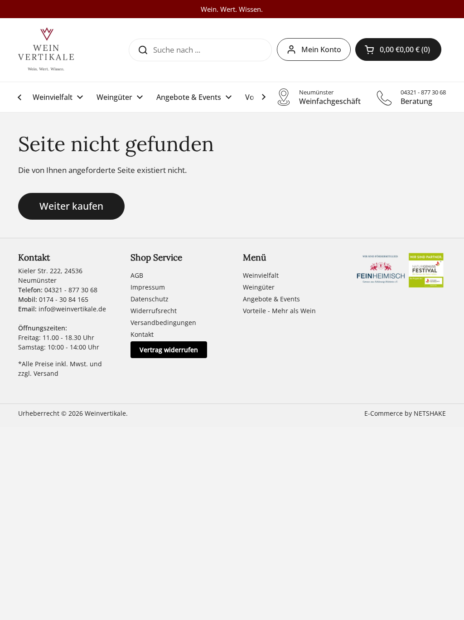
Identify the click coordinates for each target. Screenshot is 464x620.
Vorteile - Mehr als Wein (279, 310)
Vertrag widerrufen (169, 349)
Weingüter (259, 287)
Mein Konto (321, 49)
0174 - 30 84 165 (63, 299)
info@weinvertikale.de (72, 309)
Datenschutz (149, 299)
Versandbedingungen (163, 322)
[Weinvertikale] (46, 50)
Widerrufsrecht (153, 310)
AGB (136, 275)
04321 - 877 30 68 (70, 289)
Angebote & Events (271, 299)
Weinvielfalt (261, 275)
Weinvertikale (105, 413)
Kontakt (142, 334)
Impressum (147, 287)
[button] (398, 49)
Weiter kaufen (71, 205)
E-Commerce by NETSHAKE (405, 413)
